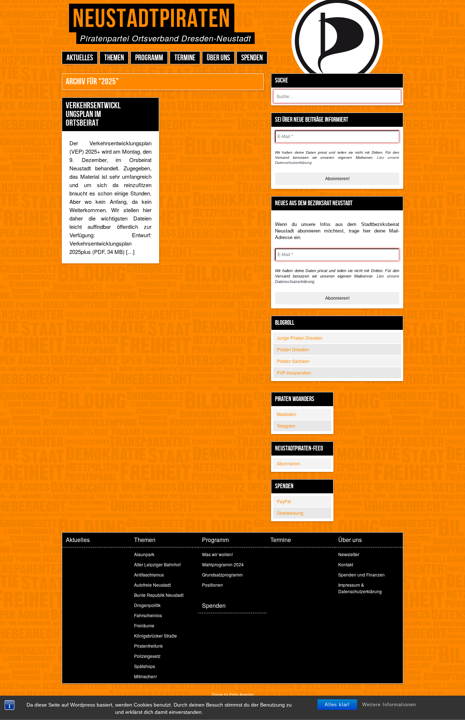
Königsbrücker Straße (155, 635)
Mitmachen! (145, 676)
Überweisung (290, 513)
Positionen (212, 585)
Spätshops (144, 666)
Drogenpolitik (147, 605)
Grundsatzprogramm (222, 574)
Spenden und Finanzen (361, 574)
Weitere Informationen (389, 704)
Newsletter (348, 554)
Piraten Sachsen (293, 361)
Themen (114, 58)
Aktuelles (79, 58)
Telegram (286, 425)
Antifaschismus (149, 574)
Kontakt (345, 564)
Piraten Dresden (293, 349)
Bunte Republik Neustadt (158, 595)
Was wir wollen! (217, 554)
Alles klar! (337, 704)
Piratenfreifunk (148, 646)
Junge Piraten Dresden (300, 338)
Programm (149, 58)
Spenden (252, 58)
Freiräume (144, 625)
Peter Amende (241, 694)
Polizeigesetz (147, 656)
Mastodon (286, 414)
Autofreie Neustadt (152, 585)
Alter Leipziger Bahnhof (157, 564)
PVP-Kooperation (294, 372)
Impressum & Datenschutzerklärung (360, 588)
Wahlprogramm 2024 (223, 564)
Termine (184, 58)
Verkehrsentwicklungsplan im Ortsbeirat (93, 114)
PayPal (284, 501)
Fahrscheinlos (148, 615)
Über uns (218, 58)
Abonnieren (288, 463)
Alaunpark (144, 554)
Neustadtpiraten (152, 19)
